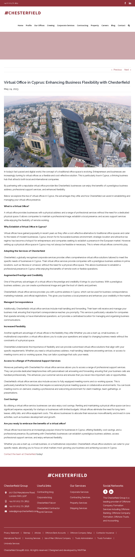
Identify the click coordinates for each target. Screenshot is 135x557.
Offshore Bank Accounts (55, 533)
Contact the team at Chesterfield (20, 454)
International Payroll (12, 538)
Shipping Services (78, 508)
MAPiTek (82, 550)
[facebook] (105, 491)
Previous (118, 69)
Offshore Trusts (121, 517)
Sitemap (26, 533)
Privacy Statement (11, 533)
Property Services (78, 503)
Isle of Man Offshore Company (58, 538)
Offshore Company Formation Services (116, 505)
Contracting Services (80, 497)
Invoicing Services (32, 538)
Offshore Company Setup (81, 533)
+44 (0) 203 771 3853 (19, 501)
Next (126, 69)
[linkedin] (111, 491)
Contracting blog (45, 492)
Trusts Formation (104, 538)
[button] (129, 25)
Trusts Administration (84, 538)
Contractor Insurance (105, 533)
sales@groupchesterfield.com (23, 511)
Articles (38, 533)
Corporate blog (44, 497)
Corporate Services (79, 492)
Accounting (113, 520)
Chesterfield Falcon (46, 503)
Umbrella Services (12, 543)
